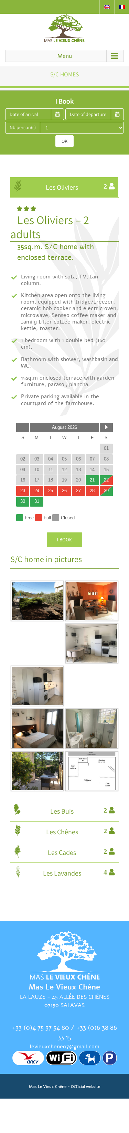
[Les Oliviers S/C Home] (37, 586)
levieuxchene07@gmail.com (64, 1046)
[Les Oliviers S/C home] (91, 628)
